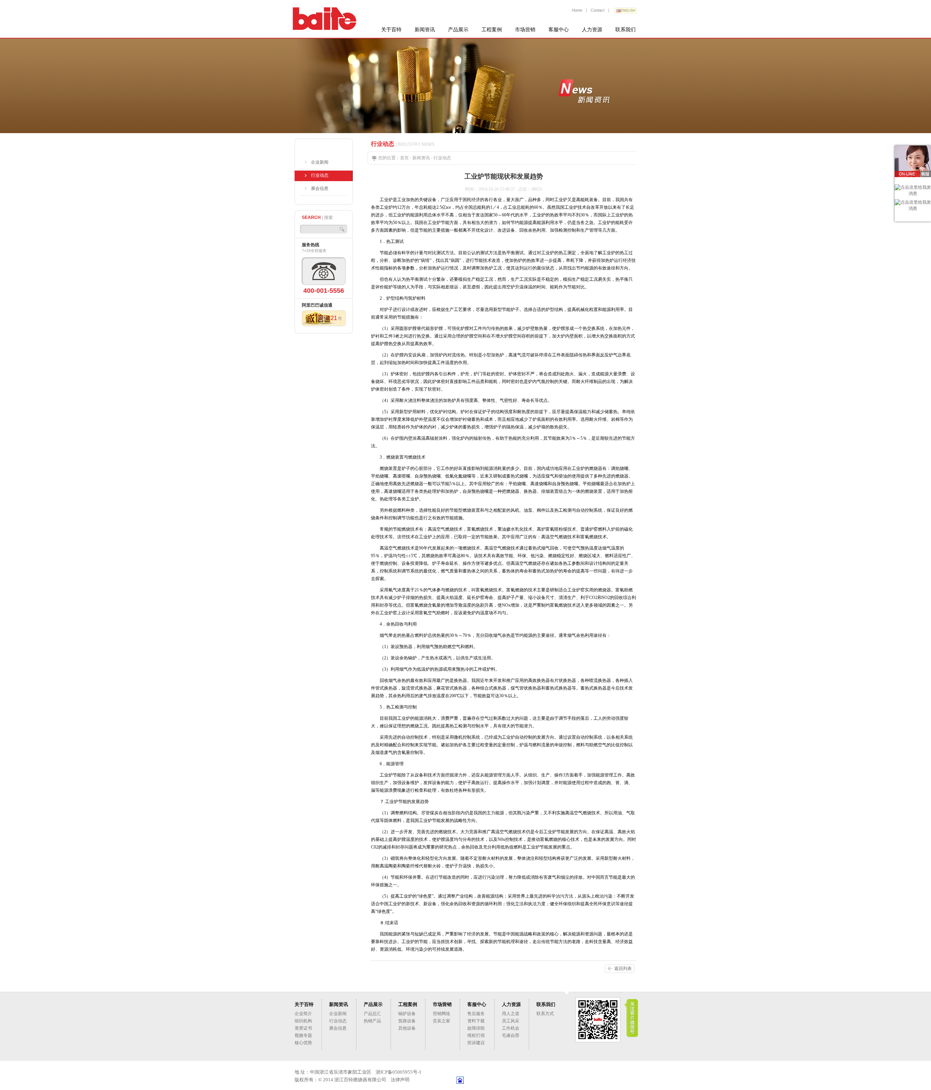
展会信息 (319, 188)
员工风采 (510, 1020)
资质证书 (303, 1028)
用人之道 (510, 1013)
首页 (404, 157)
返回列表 (623, 968)
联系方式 (545, 1013)
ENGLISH (628, 10)
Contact (597, 10)
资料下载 (476, 1020)
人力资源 (592, 29)
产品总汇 (372, 1013)
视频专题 (303, 1035)
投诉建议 (476, 1042)
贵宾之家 (441, 1020)
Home (577, 10)
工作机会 (510, 1028)
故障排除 (476, 1028)
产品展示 (458, 29)
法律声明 (400, 1079)
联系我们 (625, 29)
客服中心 (558, 29)
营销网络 (441, 1013)
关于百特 (391, 29)
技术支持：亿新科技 (435, 1079)
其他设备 (407, 1028)
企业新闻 (319, 162)
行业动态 (319, 175)
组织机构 (303, 1020)
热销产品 (372, 1020)
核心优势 (303, 1042)
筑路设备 (407, 1020)
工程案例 (492, 29)
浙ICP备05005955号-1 (398, 1072)
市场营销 (525, 29)
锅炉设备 (407, 1013)
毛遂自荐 (510, 1035)
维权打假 (476, 1035)
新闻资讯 (425, 29)
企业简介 (303, 1013)
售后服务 (476, 1013)
